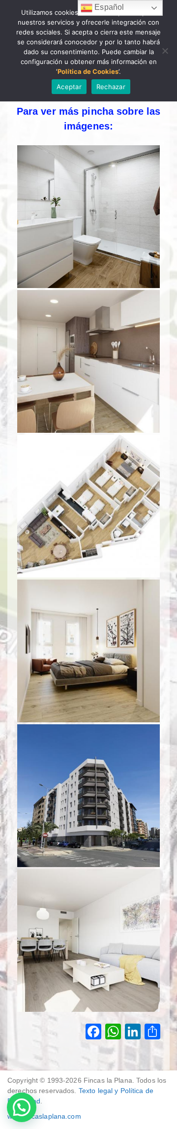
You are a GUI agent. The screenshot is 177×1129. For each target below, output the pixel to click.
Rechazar (110, 87)
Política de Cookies (88, 71)
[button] (21, 1107)
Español (108, 7)
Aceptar (69, 87)
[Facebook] (93, 1033)
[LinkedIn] (133, 1033)
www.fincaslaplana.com (44, 1116)
